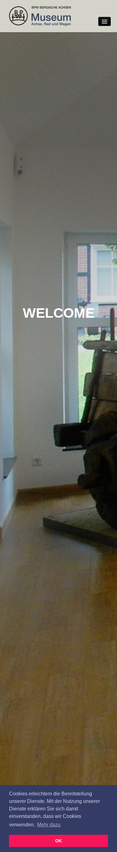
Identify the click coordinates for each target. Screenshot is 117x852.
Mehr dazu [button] (49, 824)
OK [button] (58, 840)
